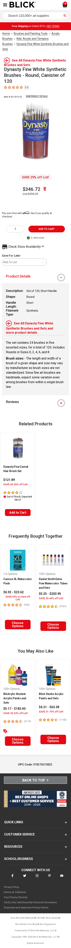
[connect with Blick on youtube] (62, 878)
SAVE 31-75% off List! (51, 711)
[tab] (35, 276)
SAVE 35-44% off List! (51, 598)
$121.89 (9, 480)
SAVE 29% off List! (35, 177)
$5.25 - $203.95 (50, 594)
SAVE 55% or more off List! (18, 598)
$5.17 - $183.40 (14, 709)
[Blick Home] (22, 5)
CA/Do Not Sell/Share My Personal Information (30, 902)
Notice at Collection (15, 892)
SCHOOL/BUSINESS (18, 859)
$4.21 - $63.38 (49, 707)
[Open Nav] (5, 4)
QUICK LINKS (13, 822)
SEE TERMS (53, 26)
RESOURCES (13, 846)
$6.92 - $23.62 (13, 592)
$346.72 (31, 189)
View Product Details (37, 96)
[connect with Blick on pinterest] (49, 878)
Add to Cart (17, 512)
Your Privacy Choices (15, 897)
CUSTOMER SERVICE (19, 834)
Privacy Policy (11, 887)
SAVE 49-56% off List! (15, 484)
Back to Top (33, 780)
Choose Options (17, 624)
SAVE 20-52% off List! (15, 713)
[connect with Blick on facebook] (12, 878)
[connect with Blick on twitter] (25, 878)
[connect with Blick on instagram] (37, 878)
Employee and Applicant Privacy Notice (26, 907)
